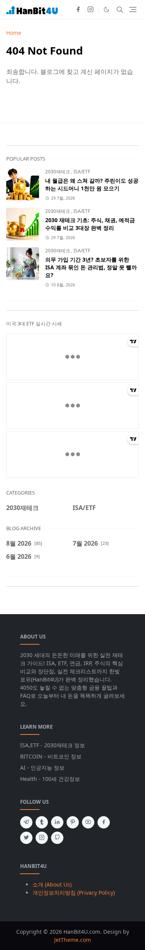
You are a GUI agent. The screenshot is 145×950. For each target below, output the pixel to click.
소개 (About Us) (52, 884)
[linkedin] (57, 822)
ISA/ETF (81, 171)
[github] (57, 838)
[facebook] (78, 9)
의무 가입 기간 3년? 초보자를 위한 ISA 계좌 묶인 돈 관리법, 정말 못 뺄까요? (91, 267)
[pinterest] (73, 822)
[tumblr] (42, 822)
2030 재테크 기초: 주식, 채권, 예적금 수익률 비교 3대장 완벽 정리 (90, 223)
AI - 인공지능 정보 (42, 767)
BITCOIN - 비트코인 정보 (51, 756)
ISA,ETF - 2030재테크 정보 (52, 745)
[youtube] (88, 822)
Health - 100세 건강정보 (50, 778)
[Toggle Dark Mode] (106, 9)
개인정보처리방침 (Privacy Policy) (73, 892)
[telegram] (26, 822)
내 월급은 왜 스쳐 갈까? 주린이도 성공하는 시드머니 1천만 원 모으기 (91, 184)
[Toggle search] (120, 10)
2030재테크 (58, 171)
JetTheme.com (72, 939)
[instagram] (90, 9)
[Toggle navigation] (133, 9)
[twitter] (26, 838)
